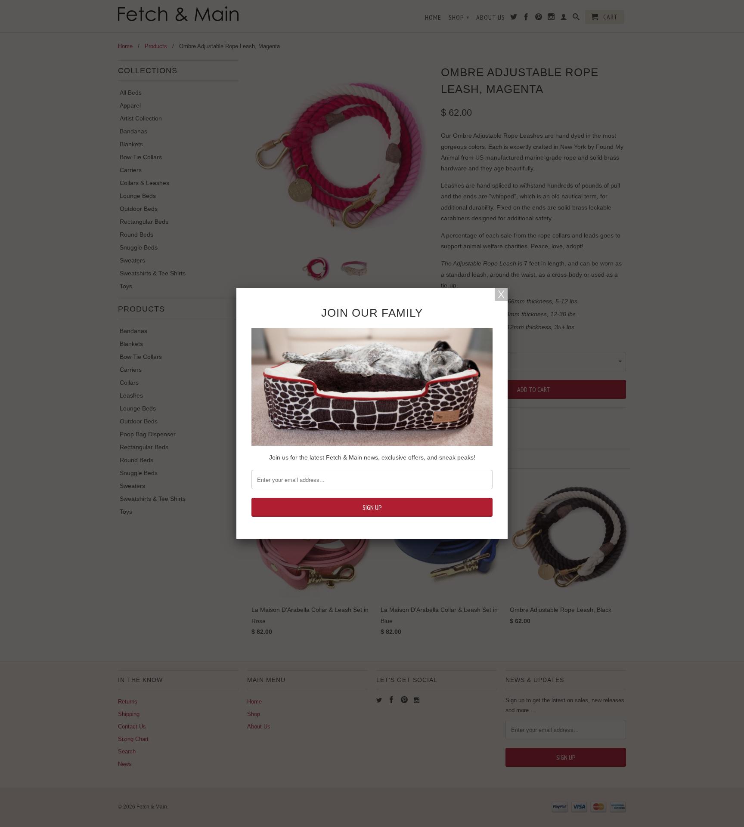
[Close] (501, 294)
